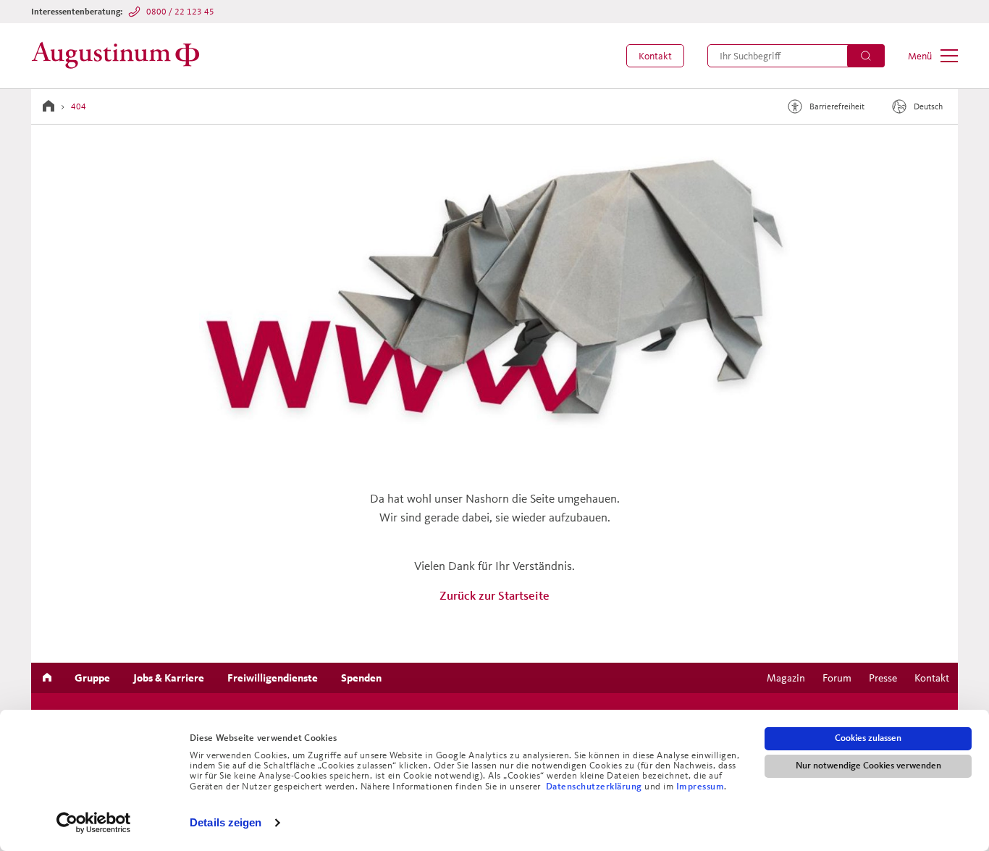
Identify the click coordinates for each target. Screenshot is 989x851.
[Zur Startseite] (119, 55)
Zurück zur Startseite (494, 595)
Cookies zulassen (868, 738)
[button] (655, 55)
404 (78, 106)
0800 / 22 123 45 (180, 11)
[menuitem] (655, 55)
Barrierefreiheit (836, 106)
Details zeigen (225, 822)
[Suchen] (866, 55)
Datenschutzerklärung (595, 786)
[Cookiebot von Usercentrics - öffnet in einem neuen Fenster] (93, 823)
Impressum (700, 786)
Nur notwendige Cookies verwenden (868, 765)
